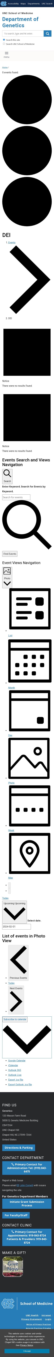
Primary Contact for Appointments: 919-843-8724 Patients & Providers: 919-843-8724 (27, 1237)
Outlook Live (14, 1075)
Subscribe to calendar (15, 1019)
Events (11, 242)
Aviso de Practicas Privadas (38, 1328)
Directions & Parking (19, 1147)
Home (5, 67)
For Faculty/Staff (16, 1215)
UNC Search (47, 3)
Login (48, 1319)
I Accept (27, 1351)
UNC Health (32, 1315)
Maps (23, 3)
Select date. (34, 920)
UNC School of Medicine (17, 13)
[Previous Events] (9, 885)
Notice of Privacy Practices (38, 1324)
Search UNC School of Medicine (20, 44)
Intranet (46, 1315)
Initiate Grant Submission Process (27, 1203)
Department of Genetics (20, 22)
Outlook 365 (14, 1070)
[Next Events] (9, 891)
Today (5, 898)
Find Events (9, 553)
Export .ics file (15, 1079)
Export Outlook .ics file (20, 1084)
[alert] (27, 355)
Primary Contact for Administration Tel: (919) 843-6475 (27, 1168)
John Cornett (26, 1185)
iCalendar (13, 1065)
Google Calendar (17, 1060)
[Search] (47, 33)
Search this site (13, 40)
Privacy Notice (26, 1345)
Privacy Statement (31, 1319)
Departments (34, 3)
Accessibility (13, 3)
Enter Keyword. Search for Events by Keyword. (23, 489)
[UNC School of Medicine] (27, 1303)
